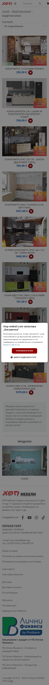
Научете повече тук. (11, 345)
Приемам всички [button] (24, 351)
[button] (24, 357)
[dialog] (24, 342)
